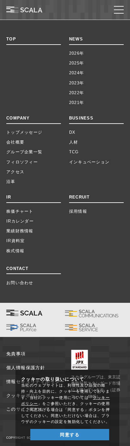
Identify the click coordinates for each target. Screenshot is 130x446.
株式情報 (15, 250)
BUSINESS (81, 118)
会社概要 (15, 142)
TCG (74, 152)
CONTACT (17, 268)
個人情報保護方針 (25, 367)
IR (8, 197)
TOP (11, 39)
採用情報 (78, 211)
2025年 (76, 63)
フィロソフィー (22, 162)
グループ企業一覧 (24, 152)
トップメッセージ (24, 132)
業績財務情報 (19, 231)
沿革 (10, 181)
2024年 (76, 72)
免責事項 (16, 353)
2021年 (76, 102)
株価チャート (19, 211)
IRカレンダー (20, 221)
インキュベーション (89, 162)
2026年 (76, 53)
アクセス (15, 171)
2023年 (76, 83)
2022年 (76, 92)
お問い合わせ (19, 282)
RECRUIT (79, 197)
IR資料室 (15, 240)
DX (72, 132)
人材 (73, 142)
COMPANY (18, 118)
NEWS (76, 39)
